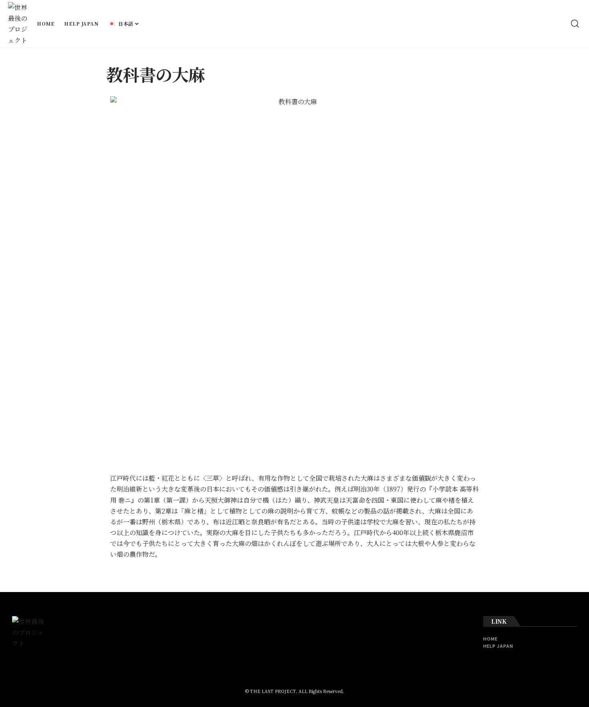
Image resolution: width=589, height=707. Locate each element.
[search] (575, 23)
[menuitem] (123, 23)
